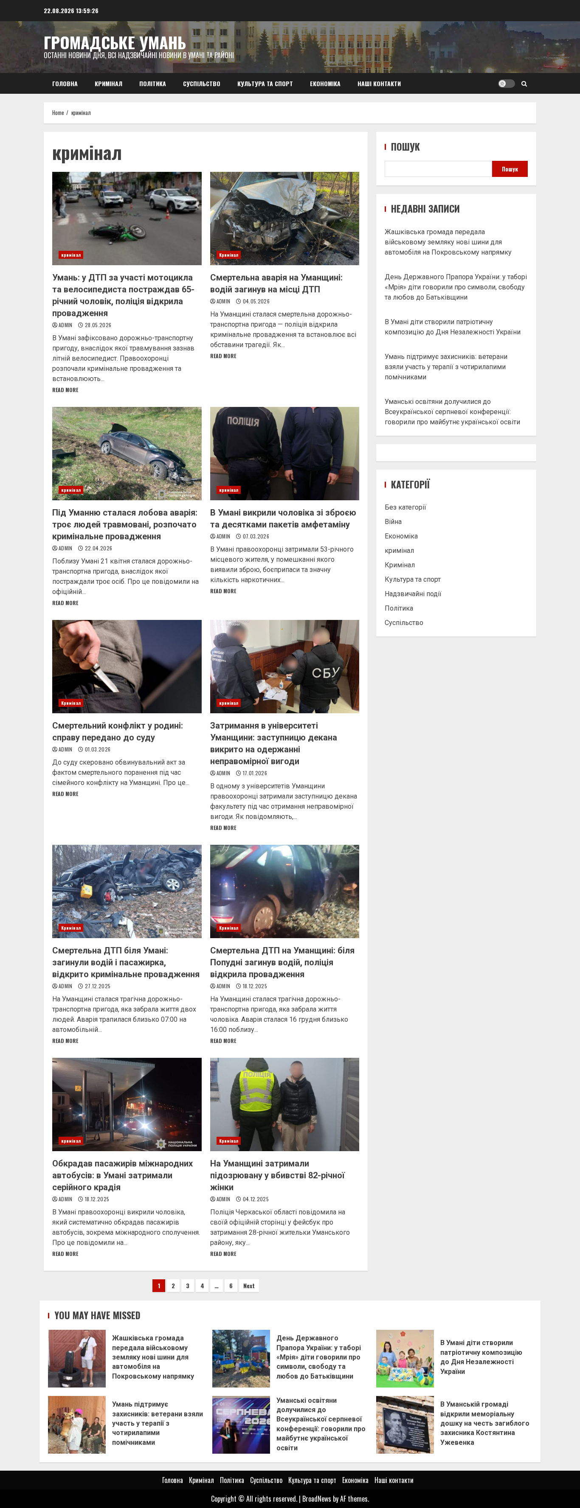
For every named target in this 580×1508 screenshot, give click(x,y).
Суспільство (201, 83)
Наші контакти (379, 83)
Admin (66, 324)
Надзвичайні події (413, 594)
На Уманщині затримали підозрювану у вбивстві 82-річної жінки (285, 1104)
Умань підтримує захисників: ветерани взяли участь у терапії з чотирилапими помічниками (446, 367)
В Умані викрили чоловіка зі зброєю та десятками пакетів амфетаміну (285, 453)
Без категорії (405, 507)
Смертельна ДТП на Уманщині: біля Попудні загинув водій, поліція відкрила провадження (285, 891)
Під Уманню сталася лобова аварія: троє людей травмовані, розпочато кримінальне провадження (127, 453)
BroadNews (316, 1499)
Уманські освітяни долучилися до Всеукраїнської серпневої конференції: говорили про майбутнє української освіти (452, 412)
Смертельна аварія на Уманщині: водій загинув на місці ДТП (285, 218)
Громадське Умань (115, 42)
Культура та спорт (265, 83)
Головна (65, 83)
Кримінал (108, 83)
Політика (152, 83)
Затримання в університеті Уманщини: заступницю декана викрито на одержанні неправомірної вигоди (285, 666)
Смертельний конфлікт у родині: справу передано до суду (127, 666)
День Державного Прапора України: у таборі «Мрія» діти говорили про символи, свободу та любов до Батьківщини (456, 287)
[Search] (524, 84)
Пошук (405, 146)
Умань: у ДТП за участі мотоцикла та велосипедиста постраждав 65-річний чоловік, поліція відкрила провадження (127, 218)
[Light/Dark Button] (506, 83)
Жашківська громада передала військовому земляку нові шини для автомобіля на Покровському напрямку (448, 242)
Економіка (325, 83)
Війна (393, 522)
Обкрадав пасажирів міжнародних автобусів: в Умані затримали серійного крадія (127, 1104)
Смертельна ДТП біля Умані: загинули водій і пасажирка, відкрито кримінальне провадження (127, 891)
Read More (65, 389)
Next (249, 1285)
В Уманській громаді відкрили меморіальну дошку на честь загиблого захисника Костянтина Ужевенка (405, 1425)
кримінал (71, 255)
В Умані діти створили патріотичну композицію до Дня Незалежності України (405, 1358)
